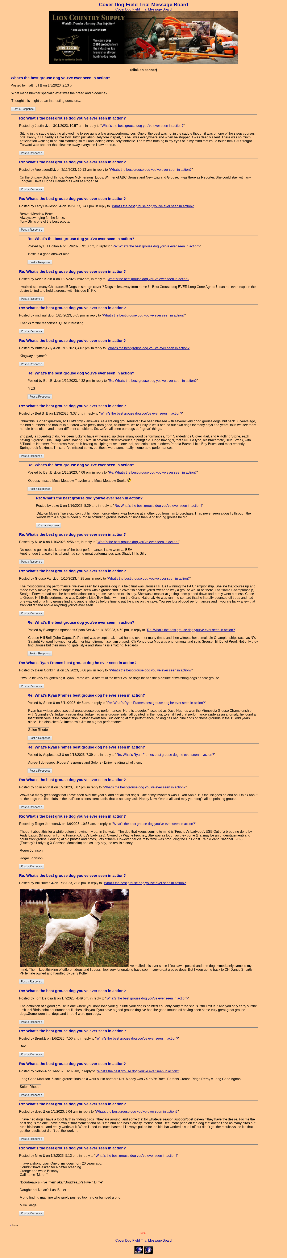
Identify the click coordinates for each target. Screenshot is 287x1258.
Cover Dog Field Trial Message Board (143, 9)
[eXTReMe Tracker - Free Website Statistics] (148, 1252)
